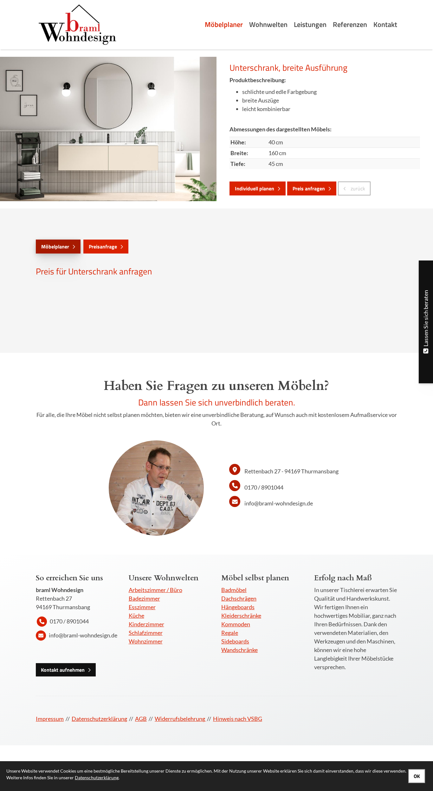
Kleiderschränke (241, 615)
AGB (141, 718)
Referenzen (350, 24)
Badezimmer (144, 598)
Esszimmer (142, 606)
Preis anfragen (309, 188)
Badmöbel (234, 589)
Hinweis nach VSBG (237, 718)
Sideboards (235, 641)
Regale (229, 632)
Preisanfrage (103, 246)
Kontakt (385, 24)
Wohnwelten (268, 24)
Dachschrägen (238, 598)
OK (417, 776)
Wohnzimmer (146, 641)
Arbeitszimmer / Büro (155, 589)
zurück (357, 188)
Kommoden (235, 624)
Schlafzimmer (146, 632)
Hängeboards (238, 606)
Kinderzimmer (146, 624)
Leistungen (310, 24)
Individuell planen (254, 188)
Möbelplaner (224, 24)
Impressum (50, 718)
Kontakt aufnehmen (63, 670)
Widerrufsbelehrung (180, 718)
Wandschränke (239, 649)
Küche (136, 615)
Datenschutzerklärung (99, 718)
